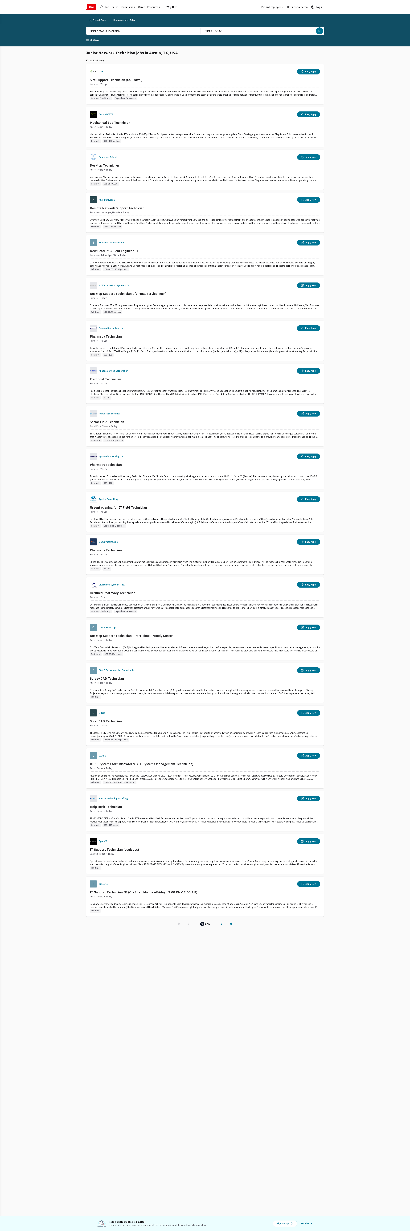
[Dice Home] (91, 7)
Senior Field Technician (107, 422)
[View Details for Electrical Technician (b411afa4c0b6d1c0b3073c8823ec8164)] (205, 383)
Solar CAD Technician (106, 721)
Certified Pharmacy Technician (112, 593)
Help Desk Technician (106, 807)
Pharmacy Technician (106, 336)
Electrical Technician (105, 379)
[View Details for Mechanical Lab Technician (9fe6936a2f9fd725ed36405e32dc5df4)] (205, 127)
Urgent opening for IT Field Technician (118, 507)
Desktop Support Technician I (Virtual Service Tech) (128, 293)
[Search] (319, 30)
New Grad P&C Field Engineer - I (114, 251)
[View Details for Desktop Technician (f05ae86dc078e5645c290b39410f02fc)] (205, 170)
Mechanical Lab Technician (110, 122)
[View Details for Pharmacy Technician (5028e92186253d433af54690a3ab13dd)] (205, 469)
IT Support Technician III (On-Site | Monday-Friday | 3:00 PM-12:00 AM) (143, 892)
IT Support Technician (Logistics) (114, 849)
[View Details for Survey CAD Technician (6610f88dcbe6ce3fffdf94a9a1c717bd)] (205, 683)
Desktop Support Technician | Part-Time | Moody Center (131, 636)
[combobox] (139, 31)
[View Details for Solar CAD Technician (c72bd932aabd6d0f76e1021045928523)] (205, 725)
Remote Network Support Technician (117, 208)
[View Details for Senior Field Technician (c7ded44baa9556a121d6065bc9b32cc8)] (205, 426)
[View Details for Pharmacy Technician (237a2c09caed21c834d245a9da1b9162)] (205, 341)
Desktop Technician (104, 165)
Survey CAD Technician (107, 678)
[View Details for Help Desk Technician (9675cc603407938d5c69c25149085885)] (205, 811)
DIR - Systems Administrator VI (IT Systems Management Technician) (141, 764)
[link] (179, 924)
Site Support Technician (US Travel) (116, 80)
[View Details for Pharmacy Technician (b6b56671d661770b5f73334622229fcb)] (205, 554)
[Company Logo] (93, 71)
